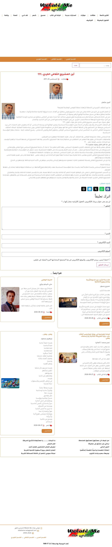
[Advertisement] (56, 40)
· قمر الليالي (51, 444)
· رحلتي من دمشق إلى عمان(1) (99, 444)
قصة (15, 15)
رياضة (6, 15)
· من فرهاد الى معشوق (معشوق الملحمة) (94, 441)
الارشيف (89, 20)
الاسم (107, 233)
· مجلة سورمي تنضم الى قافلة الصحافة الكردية (38, 453)
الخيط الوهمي (46, 280)
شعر (34, 15)
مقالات (92, 15)
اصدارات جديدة (70, 15)
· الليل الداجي (105, 447)
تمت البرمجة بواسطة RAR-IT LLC (56, 544)
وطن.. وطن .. (47, 334)
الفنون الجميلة (103, 20)
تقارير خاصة (104, 15)
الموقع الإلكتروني (104, 251)
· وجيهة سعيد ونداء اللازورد (99, 453)
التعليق (107, 206)
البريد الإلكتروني (103, 242)
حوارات (83, 15)
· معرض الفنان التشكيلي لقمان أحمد (42, 447)
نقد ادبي (25, 15)
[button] (107, 189)
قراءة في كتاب (55, 15)
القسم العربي (71, 59)
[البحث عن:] (95, 65)
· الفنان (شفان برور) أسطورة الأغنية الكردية (40, 450)
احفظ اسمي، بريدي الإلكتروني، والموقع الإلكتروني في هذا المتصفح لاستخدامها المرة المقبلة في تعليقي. (70, 260)
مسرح (43, 15)
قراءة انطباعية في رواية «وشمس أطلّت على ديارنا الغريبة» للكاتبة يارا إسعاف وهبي (94, 336)
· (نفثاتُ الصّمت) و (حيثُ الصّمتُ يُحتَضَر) (95, 450)
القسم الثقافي (56, 59)
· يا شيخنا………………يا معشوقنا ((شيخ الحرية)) (39, 441)
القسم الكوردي (41, 59)
